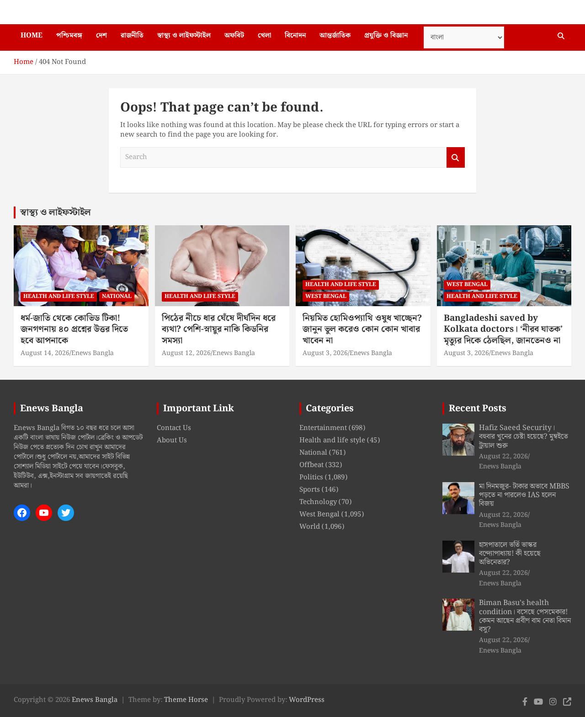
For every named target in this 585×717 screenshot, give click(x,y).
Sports (309, 489)
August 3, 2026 (325, 353)
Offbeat (311, 465)
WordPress (306, 700)
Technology (318, 502)
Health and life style (58, 296)
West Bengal (325, 296)
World (309, 526)
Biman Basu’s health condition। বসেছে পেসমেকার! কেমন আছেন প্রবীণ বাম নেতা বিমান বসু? (525, 616)
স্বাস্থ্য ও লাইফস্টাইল (184, 35)
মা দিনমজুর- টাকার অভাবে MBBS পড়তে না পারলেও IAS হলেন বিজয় (524, 495)
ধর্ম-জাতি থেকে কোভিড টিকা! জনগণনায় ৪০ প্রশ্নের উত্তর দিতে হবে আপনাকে (74, 329)
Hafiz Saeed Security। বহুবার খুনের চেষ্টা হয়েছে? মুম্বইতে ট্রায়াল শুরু (523, 436)
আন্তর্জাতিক (335, 35)
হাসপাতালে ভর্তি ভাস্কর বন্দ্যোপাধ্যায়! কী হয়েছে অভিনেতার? (510, 553)
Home (32, 35)
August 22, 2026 (503, 456)
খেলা (264, 35)
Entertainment (323, 428)
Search (456, 157)
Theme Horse (186, 700)
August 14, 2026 (45, 353)
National (117, 296)
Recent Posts (477, 408)
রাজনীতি (132, 35)
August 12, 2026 (186, 353)
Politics (311, 477)
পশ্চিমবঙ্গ (69, 35)
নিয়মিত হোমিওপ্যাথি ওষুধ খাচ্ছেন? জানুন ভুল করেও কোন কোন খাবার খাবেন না (362, 329)
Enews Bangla (92, 353)
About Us (172, 440)
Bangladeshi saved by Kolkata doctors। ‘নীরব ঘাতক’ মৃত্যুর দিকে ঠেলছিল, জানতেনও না (503, 329)
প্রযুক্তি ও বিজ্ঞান (386, 35)
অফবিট (234, 35)
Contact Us (174, 428)
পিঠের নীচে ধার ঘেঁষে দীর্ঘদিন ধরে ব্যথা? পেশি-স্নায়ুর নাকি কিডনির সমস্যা (219, 329)
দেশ (101, 35)
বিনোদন (295, 35)
